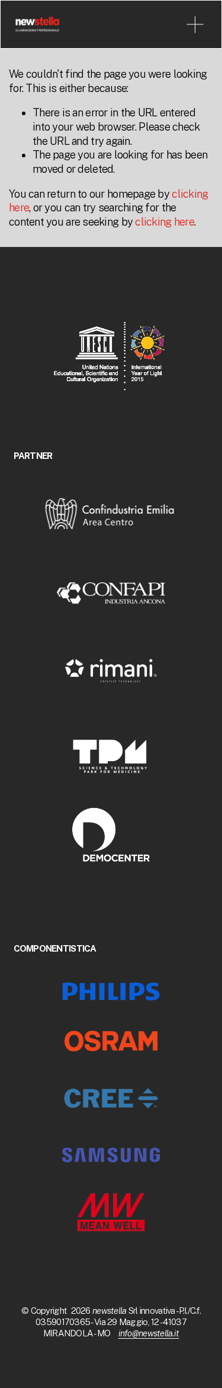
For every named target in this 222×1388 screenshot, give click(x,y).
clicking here (164, 222)
